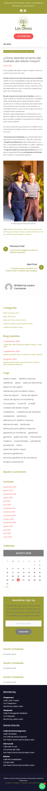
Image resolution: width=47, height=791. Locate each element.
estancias (25, 424)
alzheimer (8, 382)
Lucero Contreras (24, 287)
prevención (8, 445)
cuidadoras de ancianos (29, 412)
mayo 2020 (7, 537)
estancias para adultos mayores (18, 234)
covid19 (31, 403)
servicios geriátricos (13, 453)
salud (19, 445)
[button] (42, 786)
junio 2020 (7, 533)
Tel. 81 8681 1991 (23, 36)
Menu (8, 44)
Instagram (16, 783)
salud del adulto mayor (14, 449)
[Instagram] (25, 10)
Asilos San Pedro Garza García (14, 320)
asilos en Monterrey (15, 229)
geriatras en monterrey (14, 432)
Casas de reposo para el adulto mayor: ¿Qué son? (22, 345)
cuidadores (8, 416)
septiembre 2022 (9, 494)
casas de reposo (29, 395)
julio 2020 (6, 530)
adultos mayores (27, 378)
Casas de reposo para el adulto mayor (18, 324)
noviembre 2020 (9, 515)
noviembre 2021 (9, 508)
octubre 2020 (8, 519)
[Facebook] (21, 10)
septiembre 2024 (9, 487)
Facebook (8, 783)
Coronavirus (9, 403)
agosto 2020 (8, 526)
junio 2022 (7, 505)
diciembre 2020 (9, 512)
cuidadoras (9, 412)
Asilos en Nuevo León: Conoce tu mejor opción (23, 354)
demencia (21, 416)
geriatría (7, 436)
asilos (18, 382)
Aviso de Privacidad (35, 783)
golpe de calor (21, 436)
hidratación (36, 436)
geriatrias (33, 432)
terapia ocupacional (13, 461)
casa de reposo (11, 395)
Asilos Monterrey (9, 51)
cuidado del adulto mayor (25, 51)
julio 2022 (6, 501)
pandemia (35, 441)
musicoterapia (21, 441)
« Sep (6, 587)
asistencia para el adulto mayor (19, 391)
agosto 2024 (8, 490)
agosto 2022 (8, 498)
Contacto (24, 783)
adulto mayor (10, 378)
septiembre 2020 (9, 523)
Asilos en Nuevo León (11, 313)
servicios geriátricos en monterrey (20, 457)
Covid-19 (21, 403)
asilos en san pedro (30, 229)
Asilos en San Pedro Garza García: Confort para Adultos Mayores (21, 363)
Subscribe (23, 631)
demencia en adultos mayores (18, 420)
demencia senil (10, 424)
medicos (7, 441)
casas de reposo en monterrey (18, 399)
